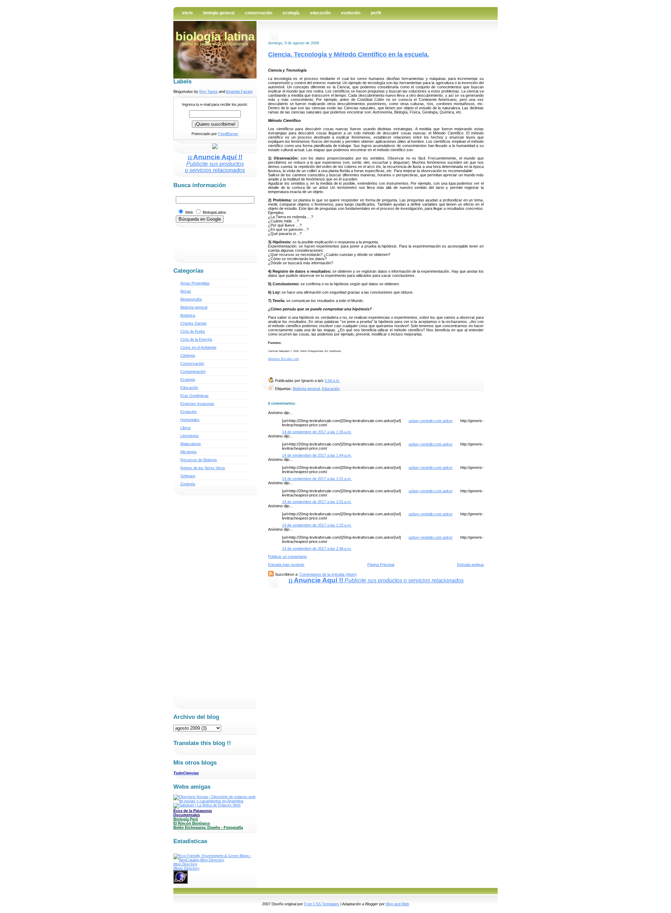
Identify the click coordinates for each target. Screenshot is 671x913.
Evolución (350, 12)
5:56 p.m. (332, 380)
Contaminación (192, 371)
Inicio (187, 12)
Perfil (376, 12)
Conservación (258, 12)
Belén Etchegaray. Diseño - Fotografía (208, 827)
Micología (188, 452)
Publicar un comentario (287, 556)
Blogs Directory (186, 868)
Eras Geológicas (194, 395)
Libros (185, 428)
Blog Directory (185, 864)
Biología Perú (185, 819)
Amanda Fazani (239, 91)
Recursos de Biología (198, 460)
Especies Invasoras (197, 404)
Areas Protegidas (195, 283)
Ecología (291, 12)
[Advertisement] (350, 34)
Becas (185, 291)
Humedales (190, 420)
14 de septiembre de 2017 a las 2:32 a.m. (317, 525)
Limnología (189, 436)
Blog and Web (397, 904)
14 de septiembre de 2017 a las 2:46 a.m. (317, 548)
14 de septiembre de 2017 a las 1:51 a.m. (317, 479)
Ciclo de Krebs (192, 331)
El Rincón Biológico (191, 823)
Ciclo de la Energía (196, 339)
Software (187, 476)
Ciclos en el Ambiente (198, 347)
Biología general (306, 388)
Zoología (187, 484)
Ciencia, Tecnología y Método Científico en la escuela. (348, 54)
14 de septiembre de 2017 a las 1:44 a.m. (317, 455)
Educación (320, 12)
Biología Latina (215, 36)
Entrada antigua (470, 564)
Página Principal (380, 564)
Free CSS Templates (321, 904)
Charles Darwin (193, 323)
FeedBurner (228, 134)
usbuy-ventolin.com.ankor (431, 421)
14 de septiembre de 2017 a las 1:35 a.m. (317, 432)
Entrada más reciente (286, 564)
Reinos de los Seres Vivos (202, 468)
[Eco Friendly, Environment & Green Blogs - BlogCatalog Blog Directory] (215, 860)
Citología (187, 355)
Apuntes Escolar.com (283, 359)
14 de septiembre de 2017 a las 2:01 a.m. (317, 502)
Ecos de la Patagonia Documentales (192, 813)
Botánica (187, 315)
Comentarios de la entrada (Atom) (328, 574)
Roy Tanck (208, 91)
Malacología (190, 444)
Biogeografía (191, 299)
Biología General (219, 12)
